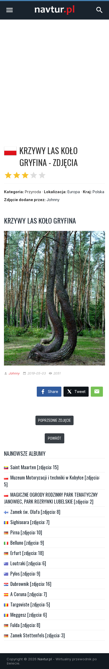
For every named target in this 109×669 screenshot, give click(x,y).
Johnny (53, 199)
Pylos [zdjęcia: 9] (25, 573)
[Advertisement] (54, 76)
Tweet (79, 391)
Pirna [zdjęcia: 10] (26, 532)
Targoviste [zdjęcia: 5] (30, 604)
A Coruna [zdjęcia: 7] (28, 594)
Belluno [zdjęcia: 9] (27, 542)
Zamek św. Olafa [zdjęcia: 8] (35, 511)
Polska (98, 191)
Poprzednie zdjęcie (54, 420)
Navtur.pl (45, 659)
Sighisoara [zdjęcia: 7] (29, 522)
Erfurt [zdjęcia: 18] (27, 552)
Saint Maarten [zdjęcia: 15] (34, 467)
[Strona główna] (54, 13)
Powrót (54, 438)
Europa (73, 191)
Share (52, 391)
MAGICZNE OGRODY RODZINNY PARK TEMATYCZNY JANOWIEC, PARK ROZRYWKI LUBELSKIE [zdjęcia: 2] (51, 498)
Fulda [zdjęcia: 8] (25, 624)
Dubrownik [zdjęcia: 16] (30, 583)
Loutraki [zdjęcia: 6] (28, 563)
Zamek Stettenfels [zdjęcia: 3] (37, 635)
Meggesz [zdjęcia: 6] (28, 614)
